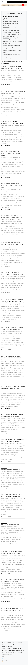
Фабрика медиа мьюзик (15, 648)
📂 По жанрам (5, 661)
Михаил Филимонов (18, 644)
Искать (11, 1)
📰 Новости (4, 660)
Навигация (21, 2)
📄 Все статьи (5, 658)
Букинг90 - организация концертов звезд (13, 650)
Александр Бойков (7, 646)
